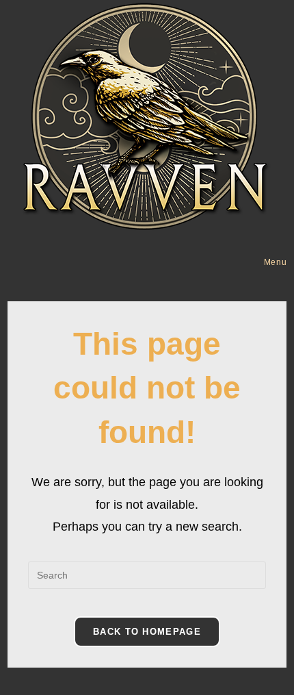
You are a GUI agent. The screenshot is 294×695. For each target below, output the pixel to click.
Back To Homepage (147, 632)
